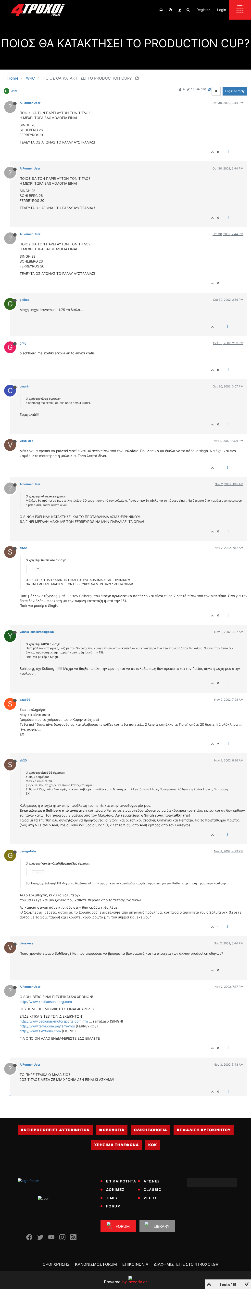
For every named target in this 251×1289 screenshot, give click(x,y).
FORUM (113, 1206)
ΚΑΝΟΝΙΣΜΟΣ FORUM (96, 1264)
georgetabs (28, 851)
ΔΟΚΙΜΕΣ (115, 1190)
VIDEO (150, 1198)
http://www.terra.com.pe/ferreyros (47, 1026)
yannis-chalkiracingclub (37, 632)
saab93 (25, 699)
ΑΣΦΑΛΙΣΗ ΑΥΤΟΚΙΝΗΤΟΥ (203, 1130)
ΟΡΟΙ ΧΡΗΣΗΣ (56, 1264)
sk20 (23, 548)
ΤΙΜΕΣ (112, 1198)
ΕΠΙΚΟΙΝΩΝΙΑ (135, 1264)
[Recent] (170, 10)
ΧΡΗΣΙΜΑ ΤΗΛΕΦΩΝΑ (116, 1145)
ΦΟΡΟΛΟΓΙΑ (112, 1130)
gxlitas (24, 299)
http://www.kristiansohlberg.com (46, 1002)
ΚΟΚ (152, 1145)
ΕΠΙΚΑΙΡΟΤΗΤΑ (121, 1181)
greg (23, 343)
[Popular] (179, 10)
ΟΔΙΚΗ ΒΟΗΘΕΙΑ (150, 1130)
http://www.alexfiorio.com (40, 1031)
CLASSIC (152, 1190)
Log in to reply (235, 91)
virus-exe (26, 441)
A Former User (30, 103)
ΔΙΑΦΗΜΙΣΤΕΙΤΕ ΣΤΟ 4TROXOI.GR (186, 1264)
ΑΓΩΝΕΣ (152, 1181)
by (115, 1281)
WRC (14, 91)
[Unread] (161, 10)
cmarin (24, 386)
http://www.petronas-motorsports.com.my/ (54, 1021)
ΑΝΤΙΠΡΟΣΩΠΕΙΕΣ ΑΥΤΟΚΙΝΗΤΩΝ (55, 1130)
